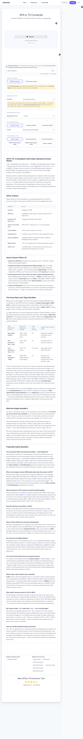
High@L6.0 (22, 495)
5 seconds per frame (29, 99)
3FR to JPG (9, 597)
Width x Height (47, 143)
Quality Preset (15, 125)
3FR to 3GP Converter (38, 665)
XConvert (6, 3)
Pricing (73, 2)
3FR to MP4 (44, 599)
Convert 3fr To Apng (50, 665)
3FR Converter (46, 659)
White (26, 116)
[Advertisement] (31, 26)
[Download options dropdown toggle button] (46, 36)
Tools (25, 2)
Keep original (15, 139)
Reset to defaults (45, 73)
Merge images (16, 81)
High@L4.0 (48, 499)
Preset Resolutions (47, 139)
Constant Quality (31, 125)
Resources (34, 2)
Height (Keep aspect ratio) (31, 143)
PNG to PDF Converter (38, 671)
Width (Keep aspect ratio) (15, 143)
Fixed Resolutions (31, 139)
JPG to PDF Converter (38, 668)
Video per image (32, 81)
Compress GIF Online (12, 659)
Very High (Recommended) (31, 130)
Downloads (45, 2)
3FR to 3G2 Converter (38, 662)
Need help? (53, 73)
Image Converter (37, 659)
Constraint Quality (47, 125)
